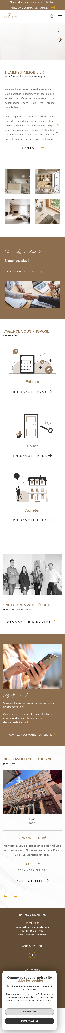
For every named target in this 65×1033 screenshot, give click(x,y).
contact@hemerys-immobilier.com (32, 926)
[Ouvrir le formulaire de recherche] (52, 16)
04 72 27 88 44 (32, 922)
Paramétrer (29, 1011)
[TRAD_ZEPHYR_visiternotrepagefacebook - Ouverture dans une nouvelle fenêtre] (32, 955)
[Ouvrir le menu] (60, 15)
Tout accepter (29, 1020)
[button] (15, 896)
